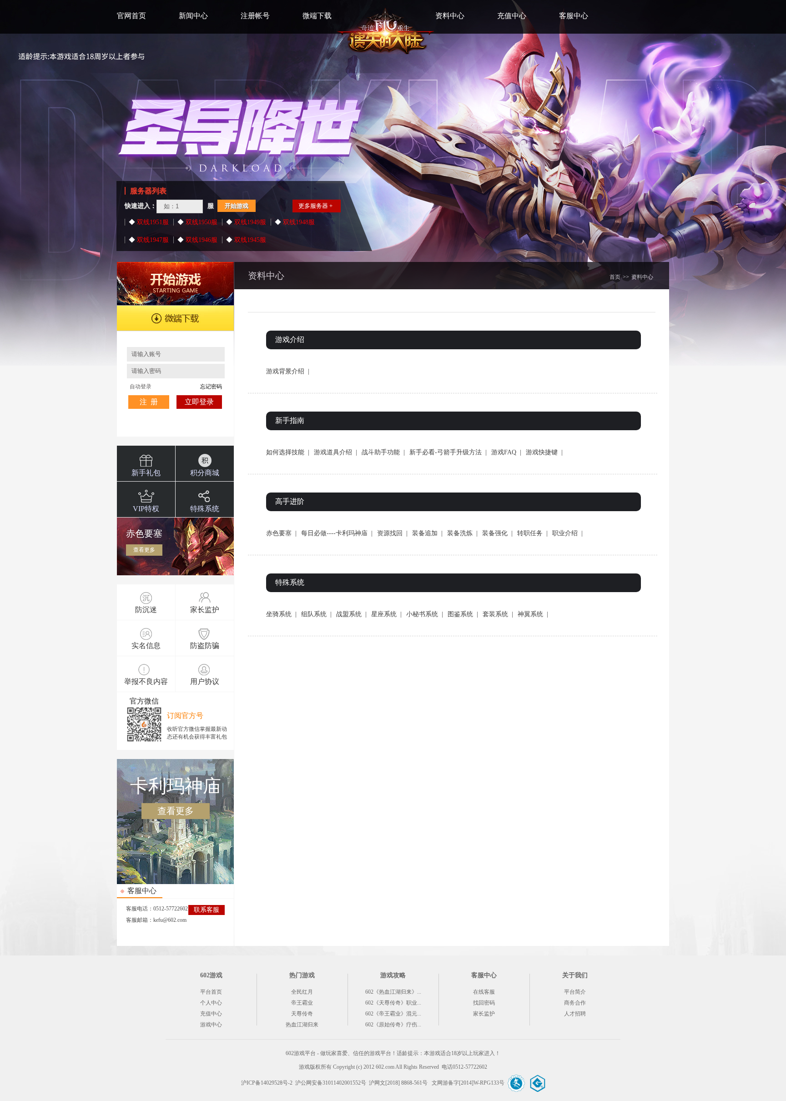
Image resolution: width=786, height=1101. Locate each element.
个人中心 (211, 1003)
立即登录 (199, 402)
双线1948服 (298, 222)
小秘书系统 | (424, 614)
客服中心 (573, 16)
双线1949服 (249, 222)
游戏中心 (211, 1024)
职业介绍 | (567, 533)
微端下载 (317, 16)
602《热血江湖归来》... (393, 992)
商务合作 (575, 1003)
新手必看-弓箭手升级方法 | (448, 452)
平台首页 (211, 992)
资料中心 (449, 16)
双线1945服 (249, 239)
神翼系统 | (533, 614)
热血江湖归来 (302, 1024)
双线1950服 (200, 222)
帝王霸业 (302, 1003)
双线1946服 (200, 239)
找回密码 (484, 1003)
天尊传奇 (302, 1014)
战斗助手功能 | (383, 452)
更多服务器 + (315, 205)
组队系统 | (316, 614)
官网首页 (131, 16)
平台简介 (575, 992)
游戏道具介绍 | (335, 452)
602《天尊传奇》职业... (393, 1003)
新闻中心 (193, 16)
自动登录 (140, 386)
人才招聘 (575, 1014)
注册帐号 (255, 16)
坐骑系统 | (281, 614)
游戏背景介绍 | (287, 371)
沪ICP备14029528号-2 (266, 1083)
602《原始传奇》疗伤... (393, 1024)
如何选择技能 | (287, 452)
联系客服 (206, 909)
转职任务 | (532, 533)
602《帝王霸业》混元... (393, 1014)
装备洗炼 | (462, 533)
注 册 (149, 402)
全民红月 (302, 992)
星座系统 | (386, 614)
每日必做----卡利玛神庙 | (337, 533)
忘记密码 (211, 386)
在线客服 (484, 992)
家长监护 (484, 1014)
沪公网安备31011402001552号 (330, 1083)
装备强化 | (497, 533)
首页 (615, 277)
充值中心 (511, 16)
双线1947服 (152, 239)
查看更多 (144, 550)
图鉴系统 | (463, 614)
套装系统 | (498, 614)
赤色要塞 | (281, 533)
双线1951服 (152, 222)
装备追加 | (427, 533)
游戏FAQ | (506, 452)
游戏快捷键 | (544, 452)
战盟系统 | (351, 614)
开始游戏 (236, 205)
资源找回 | (392, 533)
